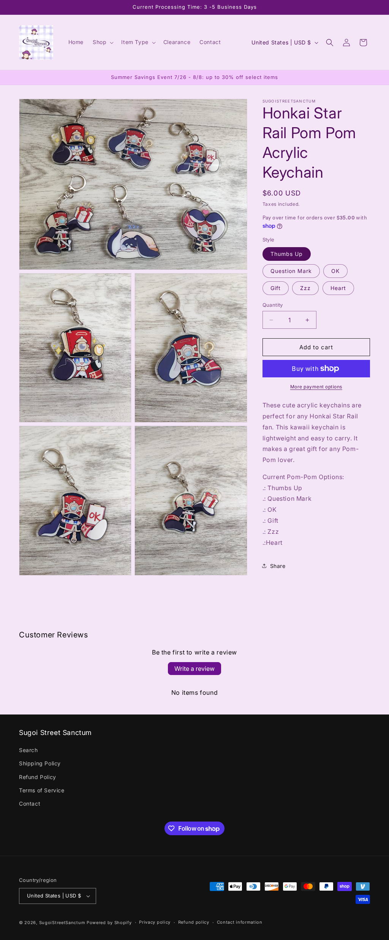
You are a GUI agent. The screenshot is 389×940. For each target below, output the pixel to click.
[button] (102, 42)
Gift (275, 288)
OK (335, 271)
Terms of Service (42, 790)
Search (28, 750)
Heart (338, 288)
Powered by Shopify (109, 922)
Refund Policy (37, 777)
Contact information (239, 922)
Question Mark (291, 271)
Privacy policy (155, 922)
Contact (29, 803)
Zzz (305, 288)
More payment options (316, 387)
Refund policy (193, 922)
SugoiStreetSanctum (62, 922)
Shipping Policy (40, 763)
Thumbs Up (286, 254)
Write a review (194, 668)
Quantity (272, 305)
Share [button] (278, 566)
